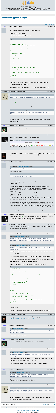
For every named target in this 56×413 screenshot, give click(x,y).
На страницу (45, 21)
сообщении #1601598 (20, 174)
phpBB (23, 412)
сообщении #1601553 (24, 166)
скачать (14, 140)
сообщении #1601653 (21, 245)
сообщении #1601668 (19, 388)
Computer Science (24, 407)
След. (54, 21)
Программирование (33, 407)
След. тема (52, 24)
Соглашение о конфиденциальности (24, 410)
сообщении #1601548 (18, 94)
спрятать (20, 140)
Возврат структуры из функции (14, 18)
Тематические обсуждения (14, 407)
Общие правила (35, 410)
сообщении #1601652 (20, 236)
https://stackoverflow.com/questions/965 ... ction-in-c (22, 318)
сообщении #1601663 (18, 328)
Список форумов (4, 407)
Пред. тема (47, 24)
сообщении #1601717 (21, 372)
